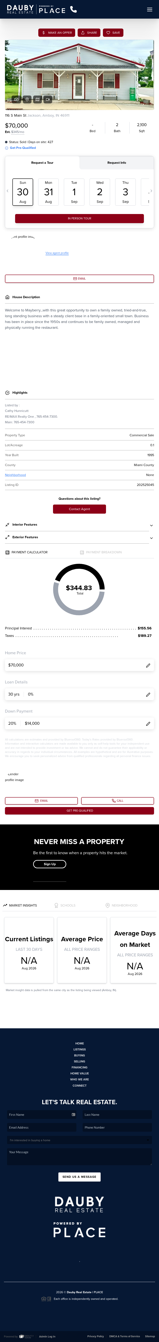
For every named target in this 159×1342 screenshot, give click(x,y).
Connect (80, 1085)
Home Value (79, 1073)
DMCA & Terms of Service (124, 1336)
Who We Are (79, 1079)
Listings (79, 1049)
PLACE (98, 1292)
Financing (79, 1067)
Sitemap (150, 1336)
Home (79, 1043)
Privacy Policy (95, 1336)
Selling (79, 1061)
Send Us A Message (79, 1177)
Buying (79, 1055)
